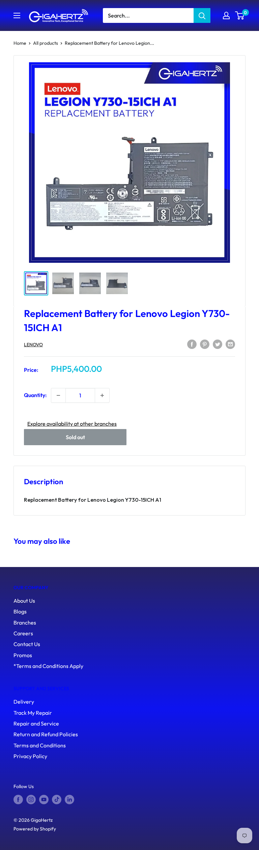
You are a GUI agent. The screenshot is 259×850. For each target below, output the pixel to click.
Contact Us (26, 644)
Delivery (23, 701)
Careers (23, 633)
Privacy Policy (30, 756)
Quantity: (35, 395)
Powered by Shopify (34, 829)
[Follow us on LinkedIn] (69, 799)
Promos (22, 655)
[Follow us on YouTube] (44, 799)
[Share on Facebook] (192, 344)
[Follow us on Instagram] (31, 799)
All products (45, 43)
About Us (24, 600)
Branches (24, 622)
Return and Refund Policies (45, 734)
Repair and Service (36, 723)
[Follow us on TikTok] (56, 799)
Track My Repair (32, 712)
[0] (240, 15)
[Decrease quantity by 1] (58, 395)
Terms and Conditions (39, 745)
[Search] (202, 15)
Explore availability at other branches (72, 423)
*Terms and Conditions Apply (48, 666)
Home (19, 43)
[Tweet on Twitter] (217, 344)
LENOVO (33, 345)
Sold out (75, 437)
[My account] (226, 15)
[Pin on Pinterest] (204, 344)
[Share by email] (230, 344)
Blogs (20, 611)
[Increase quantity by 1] (102, 395)
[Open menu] (16, 15)
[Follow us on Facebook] (18, 799)
